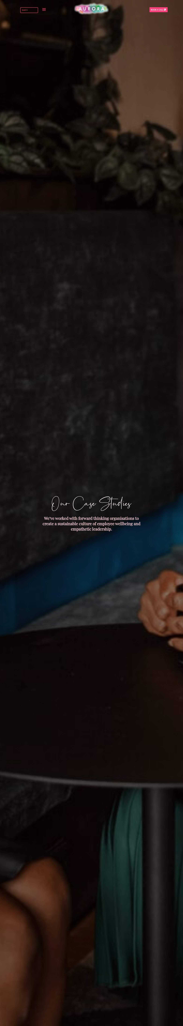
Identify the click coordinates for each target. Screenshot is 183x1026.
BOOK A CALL (157, 9)
